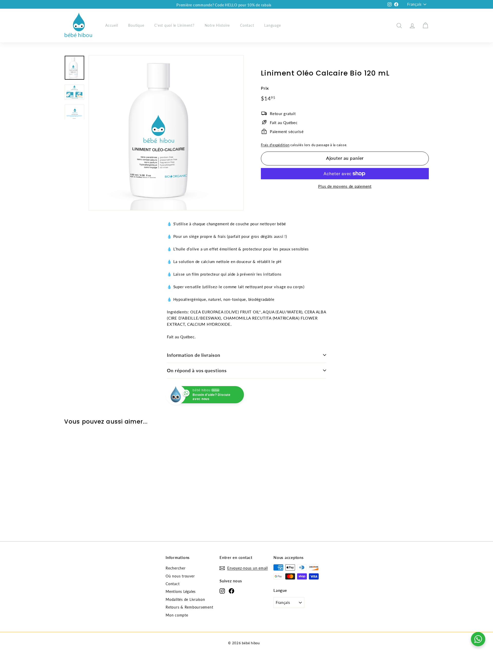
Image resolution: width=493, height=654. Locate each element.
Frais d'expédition (275, 145)
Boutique (136, 25)
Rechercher (176, 568)
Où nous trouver (180, 576)
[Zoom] (166, 132)
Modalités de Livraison (185, 599)
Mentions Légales (181, 591)
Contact (247, 25)
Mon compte (177, 615)
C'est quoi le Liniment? (174, 25)
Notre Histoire (217, 25)
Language (272, 25)
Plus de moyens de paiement (345, 186)
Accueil (111, 25)
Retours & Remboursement (189, 607)
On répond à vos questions (197, 370)
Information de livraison (193, 355)
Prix (265, 88)
